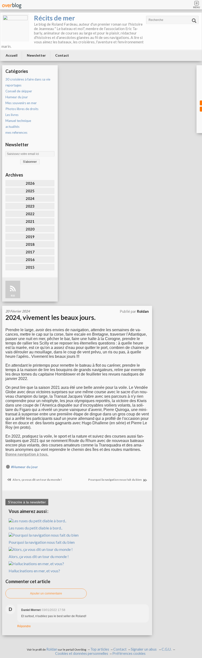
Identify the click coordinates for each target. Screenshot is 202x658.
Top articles (99, 649)
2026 (30, 183)
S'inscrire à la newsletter (27, 502)
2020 (30, 229)
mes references (16, 132)
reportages (13, 85)
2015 (30, 267)
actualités (12, 127)
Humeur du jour (16, 97)
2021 (30, 221)
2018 (30, 244)
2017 (30, 252)
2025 (30, 191)
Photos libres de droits (21, 109)
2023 (30, 206)
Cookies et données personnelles (81, 653)
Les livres (11, 115)
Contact (62, 55)
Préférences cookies (129, 653)
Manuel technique (18, 121)
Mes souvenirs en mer (21, 103)
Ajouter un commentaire (46, 593)
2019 (30, 236)
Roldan (51, 649)
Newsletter (36, 55)
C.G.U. (166, 649)
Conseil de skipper (18, 91)
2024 (30, 198)
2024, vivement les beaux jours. (50, 317)
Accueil (11, 55)
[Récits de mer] (15, 27)
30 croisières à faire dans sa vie (27, 79)
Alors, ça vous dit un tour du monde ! (37, 479)
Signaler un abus (144, 649)
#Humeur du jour (24, 467)
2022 (30, 214)
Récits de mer (54, 18)
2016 (30, 259)
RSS (13, 295)
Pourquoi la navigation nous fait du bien (115, 479)
